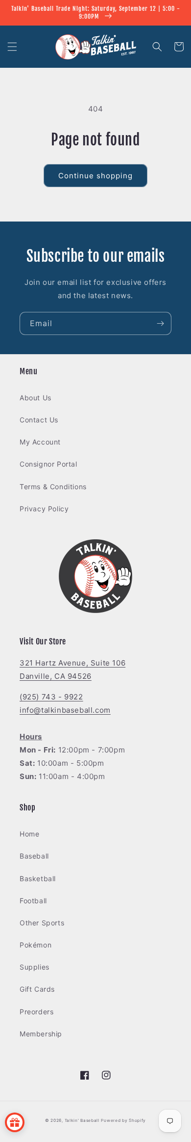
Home (29, 834)
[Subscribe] (160, 323)
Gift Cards (37, 989)
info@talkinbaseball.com (65, 710)
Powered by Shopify (123, 1120)
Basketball (38, 878)
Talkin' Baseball (82, 1120)
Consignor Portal (48, 464)
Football (33, 900)
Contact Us (39, 420)
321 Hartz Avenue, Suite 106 (72, 663)
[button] (12, 46)
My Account (40, 442)
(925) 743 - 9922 (51, 696)
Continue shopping (95, 175)
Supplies (34, 967)
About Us (35, 397)
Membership (41, 1034)
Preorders (36, 1011)
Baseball (34, 856)
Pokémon (35, 945)
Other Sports (42, 923)
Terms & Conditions (53, 486)
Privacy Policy (44, 508)
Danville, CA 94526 (56, 676)
